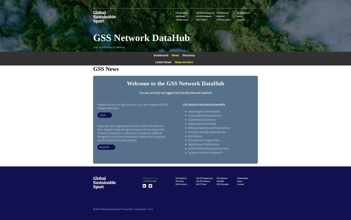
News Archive (184, 62)
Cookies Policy (141, 209)
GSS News (180, 16)
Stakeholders (243, 13)
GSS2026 (221, 16)
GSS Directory (182, 19)
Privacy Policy (128, 209)
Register (104, 147)
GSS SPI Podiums (204, 16)
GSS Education (223, 19)
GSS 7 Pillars (201, 19)
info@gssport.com (150, 178)
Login (102, 115)
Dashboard (161, 55)
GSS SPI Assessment (205, 13)
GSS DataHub (182, 13)
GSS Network (223, 13)
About (240, 16)
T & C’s (150, 209)
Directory (188, 55)
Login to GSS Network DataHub (109, 47)
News (175, 55)
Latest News (163, 62)
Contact (240, 19)
